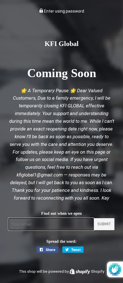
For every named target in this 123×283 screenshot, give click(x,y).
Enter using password (63, 11)
